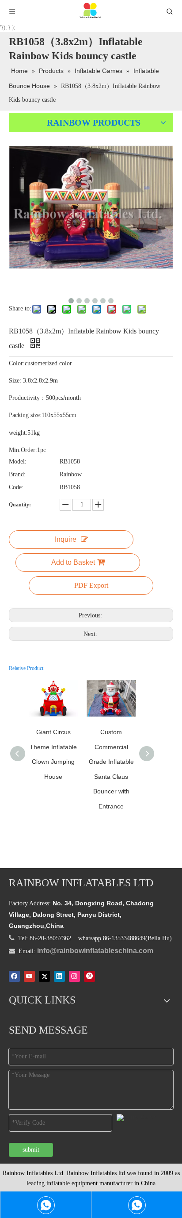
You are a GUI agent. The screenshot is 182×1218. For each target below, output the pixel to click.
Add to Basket (73, 562)
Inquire (65, 539)
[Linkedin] (59, 976)
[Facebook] (14, 976)
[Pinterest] (89, 976)
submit (31, 1149)
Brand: (17, 474)
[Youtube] (29, 976)
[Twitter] (44, 976)
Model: (18, 461)
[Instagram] (74, 976)
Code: (16, 487)
